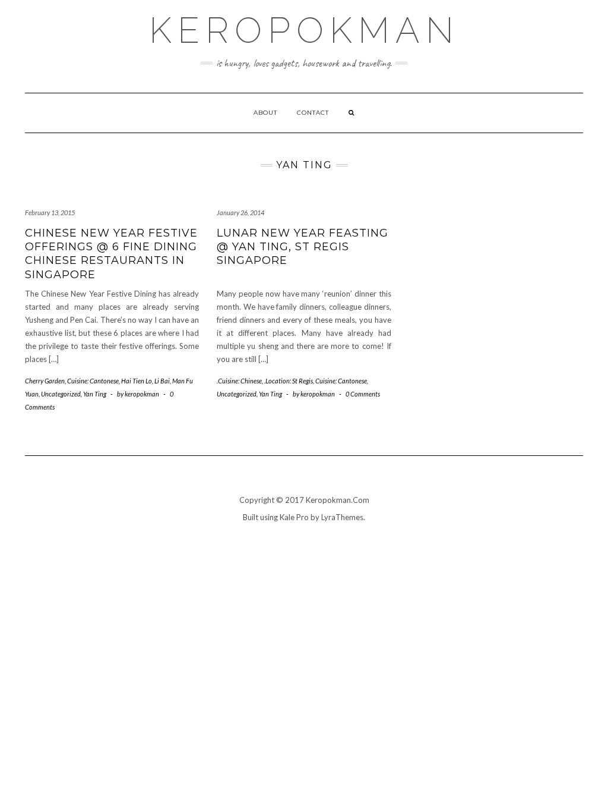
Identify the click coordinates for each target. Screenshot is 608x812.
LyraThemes (342, 517)
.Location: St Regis (288, 381)
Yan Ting (94, 394)
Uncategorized (61, 394)
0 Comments (363, 394)
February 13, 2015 (50, 212)
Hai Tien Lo (136, 381)
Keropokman (304, 30)
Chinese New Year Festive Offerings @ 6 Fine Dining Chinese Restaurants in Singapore (111, 253)
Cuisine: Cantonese (93, 381)
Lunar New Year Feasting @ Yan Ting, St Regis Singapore (302, 246)
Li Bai (162, 381)
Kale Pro (294, 517)
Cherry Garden (45, 381)
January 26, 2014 (240, 212)
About (265, 113)
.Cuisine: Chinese (239, 381)
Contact (313, 113)
